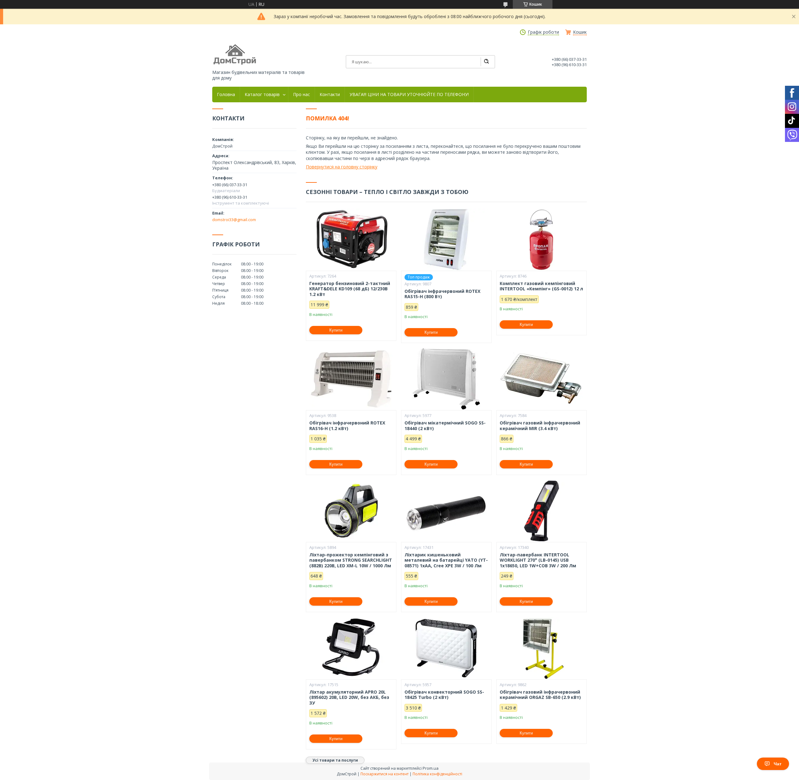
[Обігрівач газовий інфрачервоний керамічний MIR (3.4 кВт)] (541, 379)
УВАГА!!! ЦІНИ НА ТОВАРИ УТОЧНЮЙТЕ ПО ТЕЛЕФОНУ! (409, 94)
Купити (335, 330)
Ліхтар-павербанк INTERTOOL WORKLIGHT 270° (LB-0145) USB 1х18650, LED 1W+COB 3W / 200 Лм (538, 560)
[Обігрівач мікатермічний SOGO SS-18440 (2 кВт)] (446, 379)
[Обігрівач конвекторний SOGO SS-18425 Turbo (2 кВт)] (446, 648)
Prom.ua (431, 768)
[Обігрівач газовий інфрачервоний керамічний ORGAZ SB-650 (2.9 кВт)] (541, 648)
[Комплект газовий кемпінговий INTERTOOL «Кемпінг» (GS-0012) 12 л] (541, 239)
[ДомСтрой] (235, 54)
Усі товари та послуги (335, 760)
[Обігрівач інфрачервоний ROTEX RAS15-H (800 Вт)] (446, 239)
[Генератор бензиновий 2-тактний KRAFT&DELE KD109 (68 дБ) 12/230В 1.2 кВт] (351, 239)
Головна (226, 94)
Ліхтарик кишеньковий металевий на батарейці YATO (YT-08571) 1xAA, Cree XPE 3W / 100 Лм (446, 560)
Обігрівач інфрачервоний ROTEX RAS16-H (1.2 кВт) (347, 425)
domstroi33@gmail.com (234, 219)
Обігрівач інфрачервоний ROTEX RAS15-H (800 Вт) (442, 293)
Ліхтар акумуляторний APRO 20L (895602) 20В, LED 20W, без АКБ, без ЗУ (349, 697)
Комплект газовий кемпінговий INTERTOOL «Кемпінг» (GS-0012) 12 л (541, 286)
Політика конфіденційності (437, 774)
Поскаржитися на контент (384, 774)
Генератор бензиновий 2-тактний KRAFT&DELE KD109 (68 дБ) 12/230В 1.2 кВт (349, 289)
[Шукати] (486, 61)
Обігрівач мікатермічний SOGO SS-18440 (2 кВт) (445, 425)
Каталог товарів (262, 94)
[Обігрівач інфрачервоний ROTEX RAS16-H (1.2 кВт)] (351, 379)
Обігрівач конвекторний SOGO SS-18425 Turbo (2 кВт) (444, 694)
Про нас (301, 94)
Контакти (330, 94)
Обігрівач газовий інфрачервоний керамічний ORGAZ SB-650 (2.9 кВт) (540, 694)
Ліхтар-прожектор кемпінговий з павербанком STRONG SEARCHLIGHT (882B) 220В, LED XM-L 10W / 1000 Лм (350, 560)
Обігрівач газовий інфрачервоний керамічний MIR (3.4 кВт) (540, 425)
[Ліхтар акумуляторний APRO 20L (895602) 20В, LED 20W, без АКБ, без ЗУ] (351, 648)
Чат (778, 763)
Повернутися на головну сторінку (341, 167)
